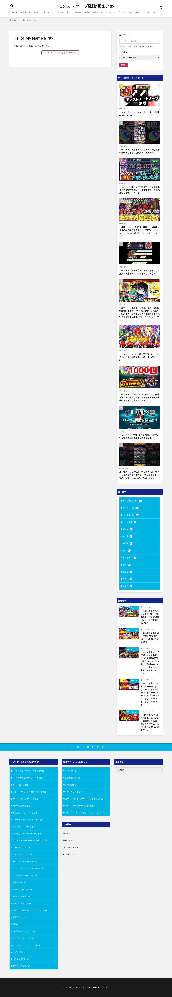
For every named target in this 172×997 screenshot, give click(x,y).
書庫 (135, 46)
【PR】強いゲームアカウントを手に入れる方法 (85, 812)
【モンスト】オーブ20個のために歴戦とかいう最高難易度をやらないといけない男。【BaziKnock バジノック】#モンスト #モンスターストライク (150, 662)
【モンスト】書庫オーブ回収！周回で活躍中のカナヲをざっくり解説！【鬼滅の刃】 (139, 151)
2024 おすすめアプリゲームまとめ (27, 778)
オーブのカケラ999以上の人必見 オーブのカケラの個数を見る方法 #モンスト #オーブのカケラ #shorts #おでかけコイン (139, 475)
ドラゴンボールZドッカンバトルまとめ (29, 792)
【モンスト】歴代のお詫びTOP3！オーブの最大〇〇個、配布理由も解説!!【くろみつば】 (139, 357)
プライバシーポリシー (74, 792)
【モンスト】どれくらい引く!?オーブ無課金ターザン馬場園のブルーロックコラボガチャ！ (150, 617)
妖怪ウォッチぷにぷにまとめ (25, 812)
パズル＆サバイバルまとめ (24, 826)
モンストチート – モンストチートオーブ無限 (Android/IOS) (139, 113)
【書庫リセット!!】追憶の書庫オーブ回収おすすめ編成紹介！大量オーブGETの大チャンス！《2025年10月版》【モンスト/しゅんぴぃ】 (139, 231)
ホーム (15, 12)
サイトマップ (71, 771)
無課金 (87, 12)
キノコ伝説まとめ (20, 785)
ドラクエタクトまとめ (22, 854)
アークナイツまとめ (21, 847)
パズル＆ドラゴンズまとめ (24, 931)
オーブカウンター (149, 12)
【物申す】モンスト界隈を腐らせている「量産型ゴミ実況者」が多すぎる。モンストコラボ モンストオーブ (150, 722)
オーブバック (119, 12)
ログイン (67, 833)
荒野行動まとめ (19, 917)
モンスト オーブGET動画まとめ (86, 6)
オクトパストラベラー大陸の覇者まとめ (30, 840)
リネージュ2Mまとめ (22, 903)
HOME (14, 20)
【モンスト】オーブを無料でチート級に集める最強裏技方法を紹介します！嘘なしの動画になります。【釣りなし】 (139, 190)
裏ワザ (127, 579)
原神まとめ (17, 924)
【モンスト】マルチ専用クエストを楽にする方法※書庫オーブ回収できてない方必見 (139, 272)
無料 (130, 12)
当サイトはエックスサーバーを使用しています (85, 798)
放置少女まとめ (19, 882)
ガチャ (108, 12)
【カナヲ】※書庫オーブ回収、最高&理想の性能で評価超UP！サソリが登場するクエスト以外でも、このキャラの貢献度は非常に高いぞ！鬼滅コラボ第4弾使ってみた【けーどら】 (139, 313)
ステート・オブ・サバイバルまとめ (28, 819)
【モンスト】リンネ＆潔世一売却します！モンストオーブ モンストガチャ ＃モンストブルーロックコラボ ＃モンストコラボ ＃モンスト (150, 694)
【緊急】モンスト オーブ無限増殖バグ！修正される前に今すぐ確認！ (150, 637)
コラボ (150, 46)
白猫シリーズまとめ (21, 896)
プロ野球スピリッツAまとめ (25, 875)
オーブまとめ (58, 12)
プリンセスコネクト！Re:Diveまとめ (28, 868)
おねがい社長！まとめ (22, 889)
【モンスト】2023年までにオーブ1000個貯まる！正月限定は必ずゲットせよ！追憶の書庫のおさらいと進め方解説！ (139, 397)
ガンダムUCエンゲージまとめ (25, 798)
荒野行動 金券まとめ (21, 966)
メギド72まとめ (19, 952)
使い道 (127, 536)
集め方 (69, 12)
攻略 (137, 12)
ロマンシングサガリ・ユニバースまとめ (30, 910)
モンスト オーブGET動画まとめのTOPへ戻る (60, 53)
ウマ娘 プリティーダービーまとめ (27, 833)
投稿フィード (68, 840)
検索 (123, 65)
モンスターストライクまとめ (25, 861)
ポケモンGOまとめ (21, 959)
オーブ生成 (129, 522)
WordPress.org (69, 854)
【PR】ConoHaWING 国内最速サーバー (82, 805)
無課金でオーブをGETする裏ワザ (35, 12)
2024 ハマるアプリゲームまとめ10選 (28, 771)
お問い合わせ (71, 785)
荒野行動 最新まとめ (21, 805)
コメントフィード (70, 847)
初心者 (78, 12)
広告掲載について (72, 778)
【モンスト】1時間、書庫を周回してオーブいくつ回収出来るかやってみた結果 (139, 436)
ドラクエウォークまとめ (23, 938)
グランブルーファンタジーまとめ (27, 945)
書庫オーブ (97, 12)
